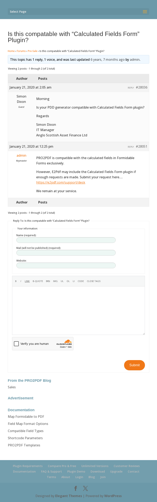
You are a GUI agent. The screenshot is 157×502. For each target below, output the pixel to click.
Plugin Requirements (28, 466)
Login (79, 477)
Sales (12, 387)
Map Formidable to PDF (26, 416)
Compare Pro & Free (62, 466)
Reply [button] (131, 87)
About (65, 477)
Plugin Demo (76, 471)
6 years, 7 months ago (108, 59)
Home (11, 51)
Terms (51, 477)
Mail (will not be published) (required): (38, 248)
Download (98, 471)
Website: (21, 260)
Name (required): (26, 235)
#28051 (141, 146)
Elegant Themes (68, 496)
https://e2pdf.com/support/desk (60, 182)
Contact (133, 471)
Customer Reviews (127, 466)
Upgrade (116, 471)
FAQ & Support (51, 471)
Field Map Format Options (28, 423)
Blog (92, 477)
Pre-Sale (32, 51)
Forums (21, 51)
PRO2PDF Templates (24, 445)
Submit (134, 365)
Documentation (24, 471)
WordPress (113, 496)
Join (103, 477)
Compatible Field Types (26, 431)
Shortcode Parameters (25, 438)
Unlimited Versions (94, 466)
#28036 (141, 87)
